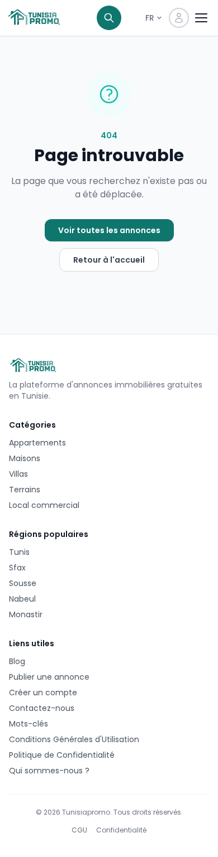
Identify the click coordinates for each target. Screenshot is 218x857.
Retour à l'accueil (109, 259)
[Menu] (201, 18)
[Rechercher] (109, 18)
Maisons (24, 458)
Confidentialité (121, 830)
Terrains (24, 489)
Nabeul (22, 598)
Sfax (17, 567)
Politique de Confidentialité (62, 755)
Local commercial (44, 505)
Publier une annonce (49, 676)
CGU (79, 830)
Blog (17, 661)
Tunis (19, 552)
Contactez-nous (41, 708)
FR (149, 17)
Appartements (37, 442)
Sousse (22, 583)
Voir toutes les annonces (109, 230)
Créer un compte (43, 692)
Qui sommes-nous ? (49, 770)
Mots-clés (28, 723)
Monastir (25, 614)
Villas (18, 474)
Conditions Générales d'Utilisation (74, 739)
